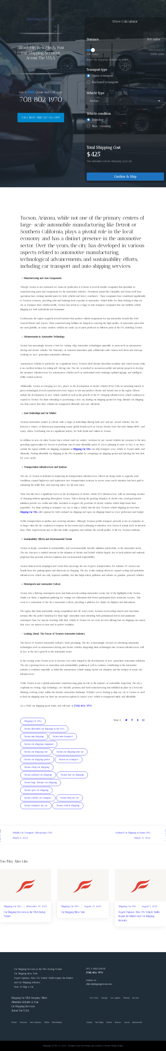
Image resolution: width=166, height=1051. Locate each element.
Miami (14, 1022)
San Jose (135, 998)
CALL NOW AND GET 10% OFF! (41, 117)
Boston (118, 1022)
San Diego (99, 1022)
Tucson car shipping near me (69, 752)
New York (92, 998)
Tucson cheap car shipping (36, 767)
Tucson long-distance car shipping (40, 782)
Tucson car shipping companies (38, 744)
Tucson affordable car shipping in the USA (44, 729)
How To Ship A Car (24, 986)
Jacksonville (137, 1022)
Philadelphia (57, 1022)
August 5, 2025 (149, 906)
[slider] (125, 50)
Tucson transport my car (36, 805)
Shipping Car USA (82, 449)
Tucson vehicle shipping (67, 805)
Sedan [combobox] (94, 101)
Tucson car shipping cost (36, 752)
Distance (93, 39)
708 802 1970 (40, 99)
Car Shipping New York (73, 912)
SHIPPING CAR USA (41, 19)
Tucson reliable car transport (37, 798)
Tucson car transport (68, 759)
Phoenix (126, 998)
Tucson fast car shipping (72, 775)
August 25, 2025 (92, 906)
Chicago (104, 998)
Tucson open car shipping (36, 790)
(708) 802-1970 (83, 705)
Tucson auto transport (63, 736)
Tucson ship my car (69, 798)
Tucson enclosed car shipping (38, 775)
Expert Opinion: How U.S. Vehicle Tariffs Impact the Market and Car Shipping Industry (139, 916)
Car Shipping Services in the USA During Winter (24, 914)
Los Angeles (115, 998)
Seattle (109, 1022)
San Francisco (35, 1022)
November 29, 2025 (37, 906)
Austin (127, 1022)
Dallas (46, 1022)
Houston (23, 1022)
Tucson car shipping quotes (37, 759)
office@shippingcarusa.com (99, 984)
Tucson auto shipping (34, 736)
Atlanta (89, 1022)
